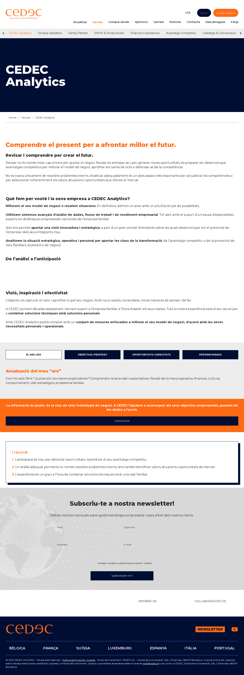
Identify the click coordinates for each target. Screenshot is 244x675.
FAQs (234, 22)
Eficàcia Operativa (50, 33)
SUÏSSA (83, 648)
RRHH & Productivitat (109, 33)
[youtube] (234, 632)
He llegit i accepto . (124, 563)
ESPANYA (158, 648)
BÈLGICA (17, 648)
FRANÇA (50, 648)
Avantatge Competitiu (181, 33)
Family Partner (78, 33)
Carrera (158, 22)
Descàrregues (215, 22)
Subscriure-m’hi (122, 575)
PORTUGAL (224, 648)
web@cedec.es (151, 663)
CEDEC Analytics (20, 33)
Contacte (193, 22)
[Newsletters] (210, 631)
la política (134, 563)
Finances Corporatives (145, 33)
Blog (204, 12)
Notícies (175, 22)
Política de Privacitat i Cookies (78, 660)
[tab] (34, 354)
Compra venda (118, 22)
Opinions (141, 22)
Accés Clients (226, 12)
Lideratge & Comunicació (219, 33)
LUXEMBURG (120, 648)
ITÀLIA (190, 648)
